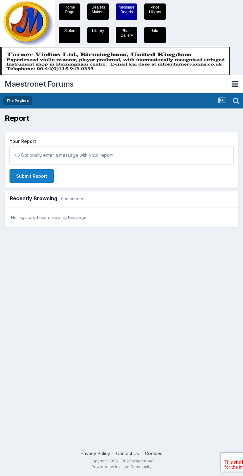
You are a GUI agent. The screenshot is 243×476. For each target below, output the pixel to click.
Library (98, 30)
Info (155, 30)
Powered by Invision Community (121, 466)
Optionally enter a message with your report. (67, 155)
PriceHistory (155, 9)
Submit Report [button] (31, 176)
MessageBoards (126, 9)
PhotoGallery (127, 33)
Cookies (153, 453)
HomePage (70, 9)
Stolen (69, 30)
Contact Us (127, 453)
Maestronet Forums (39, 84)
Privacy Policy (95, 453)
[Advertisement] (30, 330)
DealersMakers (98, 9)
